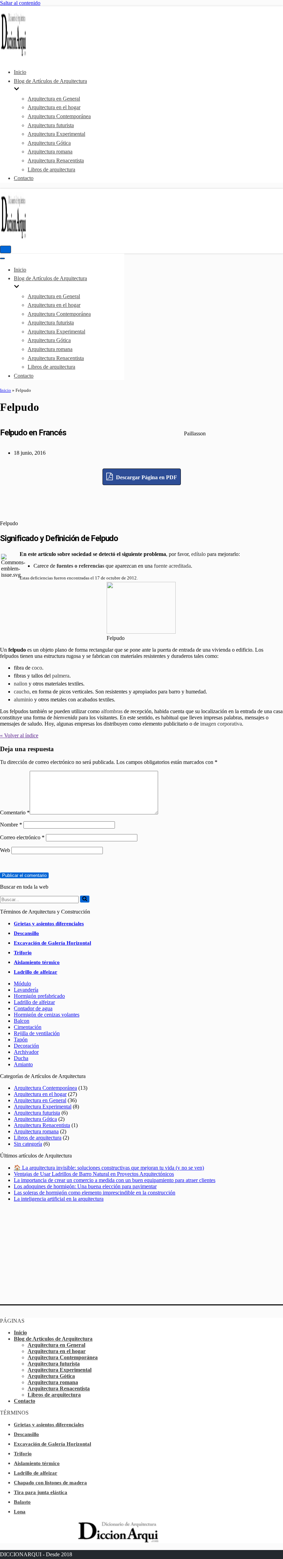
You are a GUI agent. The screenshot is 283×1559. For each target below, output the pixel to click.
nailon (20, 684)
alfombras (112, 711)
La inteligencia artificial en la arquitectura (59, 1199)
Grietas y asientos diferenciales (49, 923)
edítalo (198, 554)
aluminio (23, 699)
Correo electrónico (22, 837)
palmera (60, 676)
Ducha (21, 1058)
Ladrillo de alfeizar (35, 972)
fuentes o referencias (80, 566)
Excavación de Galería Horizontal (52, 943)
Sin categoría (28, 1144)
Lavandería (26, 990)
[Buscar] (84, 899)
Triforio (23, 952)
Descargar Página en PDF (146, 477)
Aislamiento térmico (37, 962)
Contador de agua (33, 1008)
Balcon (21, 1021)
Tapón (21, 1039)
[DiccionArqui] (20, 55)
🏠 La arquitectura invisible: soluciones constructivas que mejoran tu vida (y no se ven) (109, 1168)
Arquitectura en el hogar (54, 107)
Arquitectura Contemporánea (59, 116)
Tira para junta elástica (40, 1492)
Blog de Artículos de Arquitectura (53, 1339)
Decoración (26, 1046)
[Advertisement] (141, 500)
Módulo (22, 983)
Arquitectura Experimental (56, 134)
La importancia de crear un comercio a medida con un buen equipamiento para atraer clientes (114, 1180)
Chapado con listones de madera (50, 1482)
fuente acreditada (172, 566)
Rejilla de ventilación (37, 1033)
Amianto (23, 1064)
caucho (21, 692)
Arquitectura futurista (51, 125)
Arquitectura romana (50, 151)
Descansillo (26, 933)
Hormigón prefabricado (39, 996)
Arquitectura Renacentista (56, 160)
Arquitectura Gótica (49, 143)
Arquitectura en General (54, 99)
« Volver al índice (19, 735)
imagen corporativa (221, 724)
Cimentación (27, 1027)
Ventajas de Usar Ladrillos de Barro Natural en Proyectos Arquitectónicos (94, 1174)
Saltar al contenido (20, 3)
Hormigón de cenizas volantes (46, 1015)
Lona (20, 1511)
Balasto (22, 1502)
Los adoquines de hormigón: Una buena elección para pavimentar (85, 1186)
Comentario (15, 812)
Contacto (23, 178)
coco (37, 668)
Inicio (20, 72)
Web (5, 850)
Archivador (26, 1052)
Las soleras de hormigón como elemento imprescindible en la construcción (94, 1193)
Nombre (11, 825)
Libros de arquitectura (51, 169)
